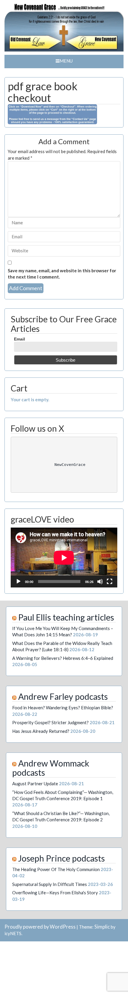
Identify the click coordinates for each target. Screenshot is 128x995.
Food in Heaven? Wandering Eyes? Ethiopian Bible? (62, 707)
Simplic (102, 927)
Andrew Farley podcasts (63, 696)
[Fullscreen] (110, 581)
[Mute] (100, 581)
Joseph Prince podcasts (61, 858)
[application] (64, 557)
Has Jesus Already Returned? (40, 731)
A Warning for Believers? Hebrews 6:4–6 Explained (62, 658)
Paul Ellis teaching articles (66, 617)
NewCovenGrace (64, 464)
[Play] (18, 581)
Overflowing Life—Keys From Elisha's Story (55, 892)
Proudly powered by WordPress (40, 927)
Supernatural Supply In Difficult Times (49, 884)
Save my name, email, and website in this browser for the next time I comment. (62, 273)
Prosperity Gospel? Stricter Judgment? (50, 722)
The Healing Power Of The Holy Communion (56, 869)
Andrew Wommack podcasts (50, 768)
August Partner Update (35, 783)
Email (19, 339)
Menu (66, 60)
